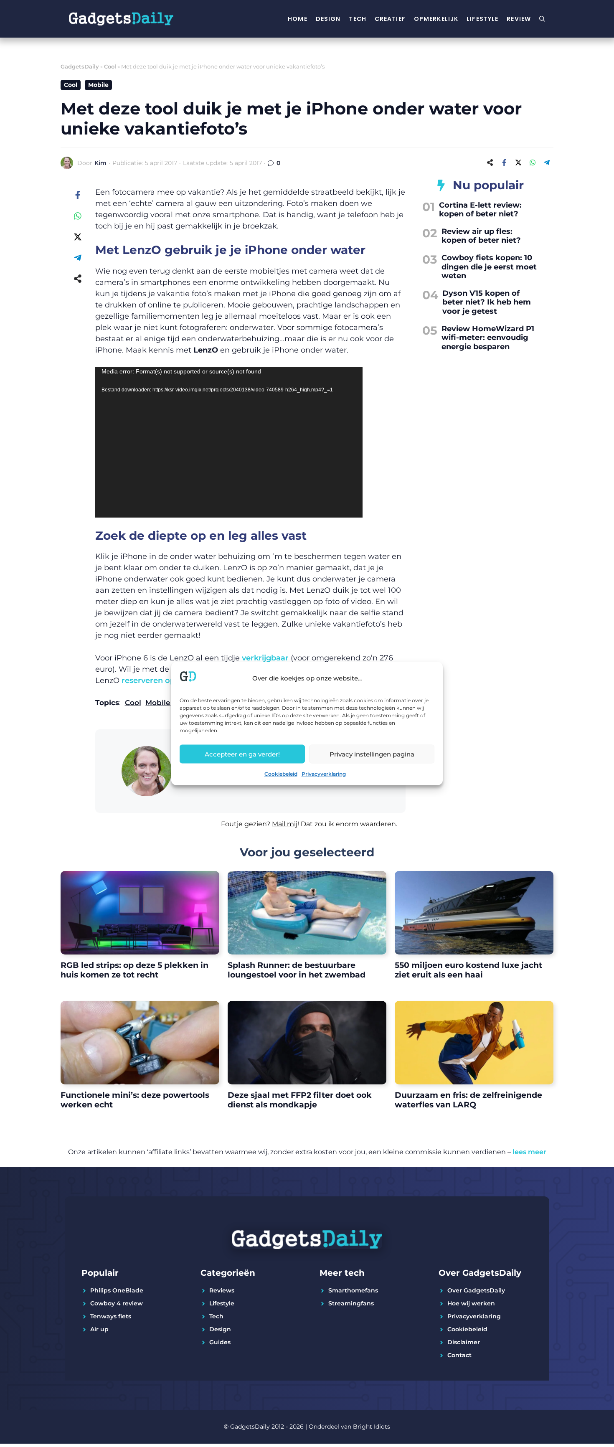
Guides (220, 1342)
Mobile (98, 85)
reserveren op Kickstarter (171, 680)
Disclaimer (463, 1342)
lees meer (529, 1152)
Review (519, 19)
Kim (100, 163)
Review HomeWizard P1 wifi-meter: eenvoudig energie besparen (487, 337)
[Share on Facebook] (504, 162)
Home (297, 19)
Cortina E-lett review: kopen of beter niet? (480, 210)
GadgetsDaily (80, 66)
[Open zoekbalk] (542, 18)
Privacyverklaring (324, 774)
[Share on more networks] (490, 162)
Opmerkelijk (436, 19)
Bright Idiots (371, 1426)
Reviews (221, 1290)
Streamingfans (351, 1303)
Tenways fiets (110, 1316)
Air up (99, 1329)
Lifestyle (482, 19)
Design (328, 19)
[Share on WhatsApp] (532, 162)
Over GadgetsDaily (476, 1290)
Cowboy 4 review (116, 1303)
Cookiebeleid (280, 774)
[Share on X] (518, 162)
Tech (357, 19)
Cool (110, 66)
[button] (250, 829)
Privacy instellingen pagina (372, 754)
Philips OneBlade (116, 1290)
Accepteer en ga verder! (242, 754)
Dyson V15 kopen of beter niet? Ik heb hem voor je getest (486, 302)
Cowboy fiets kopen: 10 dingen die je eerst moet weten (489, 266)
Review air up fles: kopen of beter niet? (481, 236)
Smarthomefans (353, 1290)
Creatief (390, 19)
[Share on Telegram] (546, 162)
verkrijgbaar (265, 658)
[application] (229, 442)
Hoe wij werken (471, 1303)
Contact (459, 1355)
